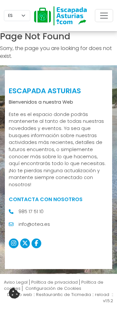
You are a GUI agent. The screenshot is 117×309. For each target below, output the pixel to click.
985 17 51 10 (31, 211)
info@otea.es (34, 224)
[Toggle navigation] (104, 15)
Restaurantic (49, 294)
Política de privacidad (54, 282)
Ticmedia (81, 294)
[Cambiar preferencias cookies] (14, 293)
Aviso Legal (16, 282)
